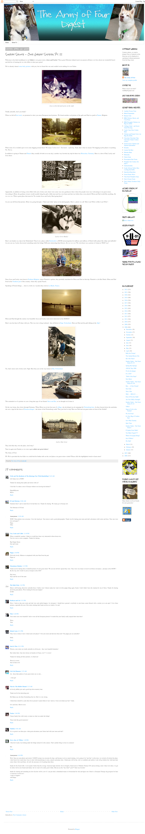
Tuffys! (128, 406)
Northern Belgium (33, 279)
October (128, 335)
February (129, 447)
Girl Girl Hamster (15, 671)
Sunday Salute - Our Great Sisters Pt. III (133, 382)
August (128, 340)
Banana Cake (127, 116)
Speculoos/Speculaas (130, 172)
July (127, 343)
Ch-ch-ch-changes (131, 371)
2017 (126, 303)
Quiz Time (129, 423)
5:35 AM (29, 686)
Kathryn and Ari (15, 600)
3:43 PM (22, 585)
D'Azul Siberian (15, 501)
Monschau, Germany (87, 153)
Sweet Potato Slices (129, 174)
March (128, 444)
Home (7, 42)
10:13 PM (21, 646)
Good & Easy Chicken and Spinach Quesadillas (131, 144)
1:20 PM (26, 740)
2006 (126, 456)
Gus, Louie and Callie (16, 533)
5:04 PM (17, 713)
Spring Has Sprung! (131, 366)
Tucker (12, 713)
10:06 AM (23, 501)
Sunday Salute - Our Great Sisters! (133, 427)
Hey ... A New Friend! (132, 386)
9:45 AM (51, 476)
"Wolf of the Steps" (131, 376)
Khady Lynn (14, 631)
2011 (126, 319)
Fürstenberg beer (89, 407)
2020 (126, 295)
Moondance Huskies (16, 566)
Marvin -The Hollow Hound (18, 686)
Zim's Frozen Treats (129, 179)
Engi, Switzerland (65, 323)
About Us (14, 42)
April (128, 351)
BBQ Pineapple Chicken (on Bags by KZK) (132, 123)
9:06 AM (18, 729)
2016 (126, 305)
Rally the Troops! (131, 353)
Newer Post (9, 811)
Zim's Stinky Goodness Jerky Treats (132, 182)
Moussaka (127, 155)
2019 (126, 297)
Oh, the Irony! (130, 413)
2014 (126, 311)
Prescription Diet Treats (130, 159)
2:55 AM (24, 671)
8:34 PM (20, 755)
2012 (126, 316)
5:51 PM (23, 600)
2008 (126, 327)
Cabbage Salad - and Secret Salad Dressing (131, 127)
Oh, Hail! (128, 441)
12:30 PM (26, 533)
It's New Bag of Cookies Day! (132, 417)
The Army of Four (129, 78)
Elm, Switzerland (57, 369)
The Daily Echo (14, 585)
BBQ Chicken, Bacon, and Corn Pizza (131, 119)
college (59, 407)
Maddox (12, 729)
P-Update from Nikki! (132, 430)
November (129, 332)
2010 (126, 322)
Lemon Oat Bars (128, 150)
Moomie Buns (128, 152)
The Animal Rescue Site (132, 356)
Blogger (77, 829)
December (129, 329)
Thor (11, 614)
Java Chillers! (129, 438)
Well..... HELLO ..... (132, 394)
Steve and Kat (51, 401)
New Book (129, 379)
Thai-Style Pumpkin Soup (131, 177)
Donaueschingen (29, 409)
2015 (126, 308)
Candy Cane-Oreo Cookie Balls (131, 131)
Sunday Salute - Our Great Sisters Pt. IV (133, 362)
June (127, 345)
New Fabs (128, 389)
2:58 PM (16, 553)
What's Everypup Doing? (133, 435)
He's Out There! (130, 358)
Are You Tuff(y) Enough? (133, 399)
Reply (11, 495)
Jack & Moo (13, 646)
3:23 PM (25, 566)
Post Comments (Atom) (19, 815)
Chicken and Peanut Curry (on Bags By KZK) (132, 135)
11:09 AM (20, 516)
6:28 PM (16, 614)
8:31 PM (20, 631)
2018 (126, 300)
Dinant (29, 153)
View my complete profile (129, 80)
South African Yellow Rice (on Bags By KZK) (131, 169)
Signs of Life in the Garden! (131, 410)
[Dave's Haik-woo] (127, 220)
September (129, 337)
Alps (98, 323)
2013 (126, 314)
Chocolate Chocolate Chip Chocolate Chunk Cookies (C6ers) (131, 139)
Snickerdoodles (128, 166)
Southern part (17, 281)
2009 (126, 324)
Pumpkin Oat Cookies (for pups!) (131, 162)
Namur (99, 115)
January (128, 450)
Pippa (12, 553)
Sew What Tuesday (131, 420)
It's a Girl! (129, 374)
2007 (126, 453)
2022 (126, 289)
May (127, 348)
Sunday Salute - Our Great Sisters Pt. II (133, 403)
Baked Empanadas (129, 113)
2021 (126, 292)
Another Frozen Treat (130, 111)
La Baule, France (54, 286)
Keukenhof (52, 241)
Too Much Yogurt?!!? (132, 433)
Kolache (126, 148)
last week (19, 115)
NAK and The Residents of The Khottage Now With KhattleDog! (29, 476)
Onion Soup (127, 157)
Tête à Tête (129, 391)
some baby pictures (25, 66)
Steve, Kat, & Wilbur (16, 740)
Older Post (114, 811)
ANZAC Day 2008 (131, 368)
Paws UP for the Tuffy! (132, 397)
